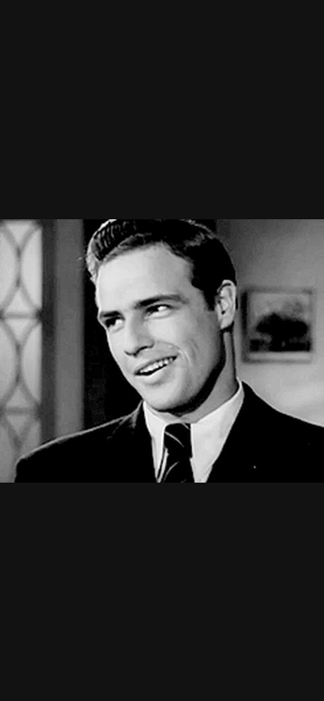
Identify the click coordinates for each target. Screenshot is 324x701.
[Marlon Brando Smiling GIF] (162, 350)
